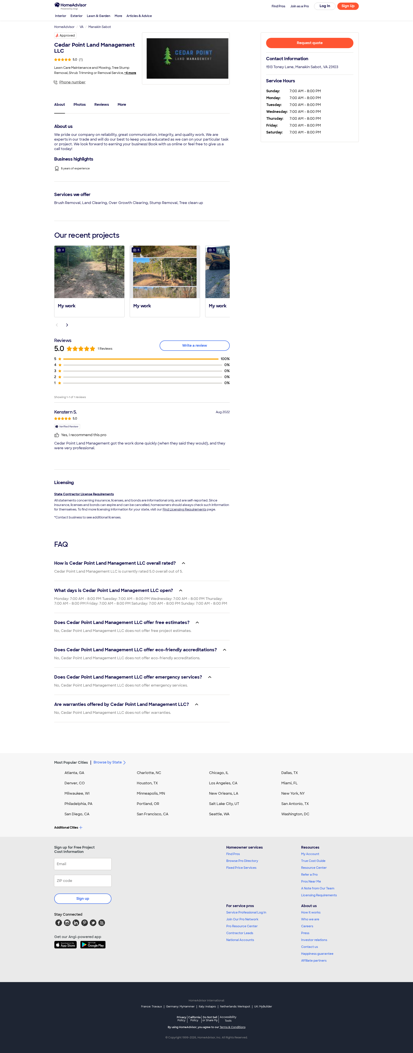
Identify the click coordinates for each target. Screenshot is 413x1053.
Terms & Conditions (232, 1027)
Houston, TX (147, 783)
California (194, 1019)
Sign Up (348, 6)
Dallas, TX (289, 773)
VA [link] (81, 27)
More (118, 16)
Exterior (77, 16)
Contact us (309, 947)
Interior (60, 16)
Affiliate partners (314, 961)
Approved (67, 35)
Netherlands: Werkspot (235, 1006)
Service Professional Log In (246, 912)
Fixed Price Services (241, 868)
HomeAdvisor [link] (64, 27)
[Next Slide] (67, 325)
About (59, 104)
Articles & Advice (139, 16)
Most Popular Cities (71, 762)
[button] (89, 281)
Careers (307, 926)
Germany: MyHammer (180, 1006)
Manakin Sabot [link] (99, 27)
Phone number (72, 82)
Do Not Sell (210, 1019)
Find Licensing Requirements (184, 509)
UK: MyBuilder (263, 1006)
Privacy (181, 1019)
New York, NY (293, 793)
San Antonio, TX (295, 804)
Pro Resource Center (242, 926)
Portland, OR (148, 804)
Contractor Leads (239, 933)
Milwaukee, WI (77, 793)
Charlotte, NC (149, 773)
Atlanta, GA (74, 773)
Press (305, 933)
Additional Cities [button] (66, 827)
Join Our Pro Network (242, 919)
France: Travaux (151, 1006)
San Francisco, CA (152, 814)
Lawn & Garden (98, 16)
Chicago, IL (219, 773)
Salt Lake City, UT (224, 804)
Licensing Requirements (319, 895)
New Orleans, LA (223, 793)
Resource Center (314, 868)
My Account (310, 854)
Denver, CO (75, 783)
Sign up (82, 898)
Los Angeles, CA (223, 783)
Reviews (101, 104)
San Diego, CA (77, 814)
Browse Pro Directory (242, 861)
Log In (325, 6)
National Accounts (240, 940)
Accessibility (228, 1019)
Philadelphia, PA (78, 804)
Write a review (194, 345)
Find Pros (233, 854)
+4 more (130, 73)
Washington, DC (295, 814)
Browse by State (108, 762)
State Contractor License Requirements (84, 494)
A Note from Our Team (317, 888)
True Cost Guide (313, 861)
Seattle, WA (219, 814)
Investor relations (314, 940)
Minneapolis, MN (151, 793)
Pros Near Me (311, 881)
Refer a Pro (309, 875)
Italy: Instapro (207, 1006)
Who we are (310, 919)
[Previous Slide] (56, 325)
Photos (80, 104)
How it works (311, 912)
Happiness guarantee (317, 954)
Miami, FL (289, 783)
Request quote (310, 43)
